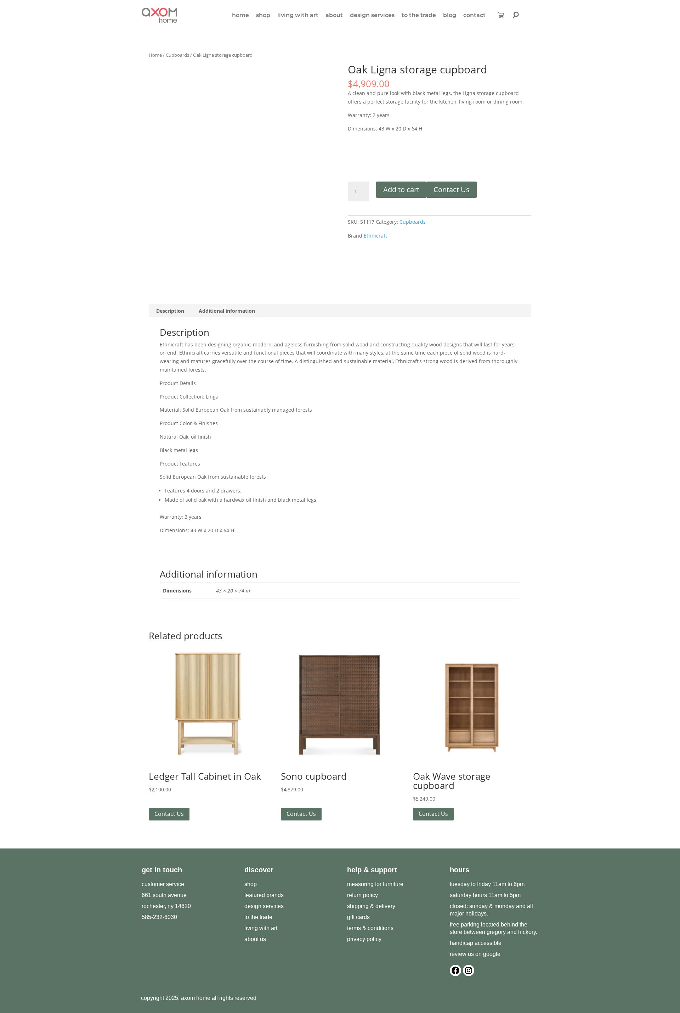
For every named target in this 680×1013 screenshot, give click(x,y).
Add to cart (401, 189)
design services (372, 15)
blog (449, 15)
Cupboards (177, 55)
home (240, 15)
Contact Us (452, 189)
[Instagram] (468, 970)
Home (155, 55)
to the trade (419, 15)
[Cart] (500, 15)
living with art (297, 15)
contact (474, 15)
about (334, 15)
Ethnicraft (375, 235)
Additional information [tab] (227, 310)
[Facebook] (455, 970)
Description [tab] (170, 310)
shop (263, 15)
